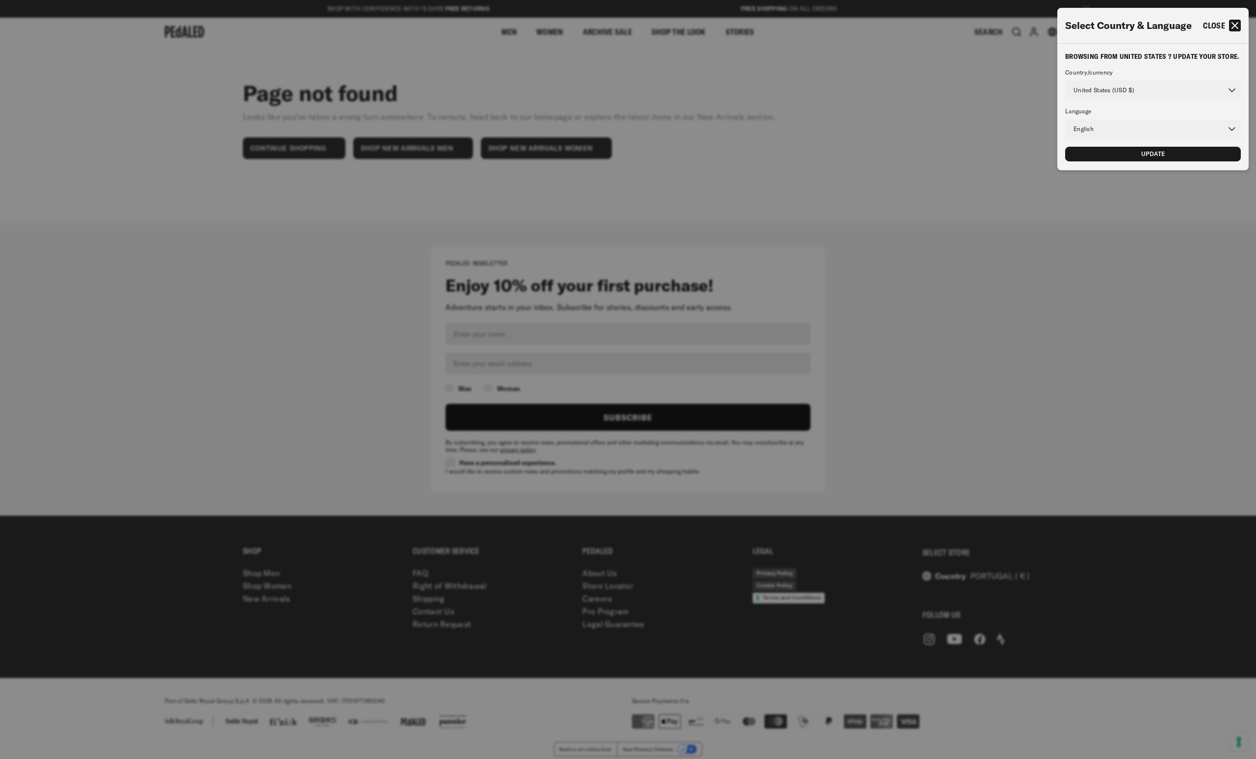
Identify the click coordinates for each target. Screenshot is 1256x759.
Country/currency (1089, 72)
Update (1153, 153)
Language (1078, 111)
